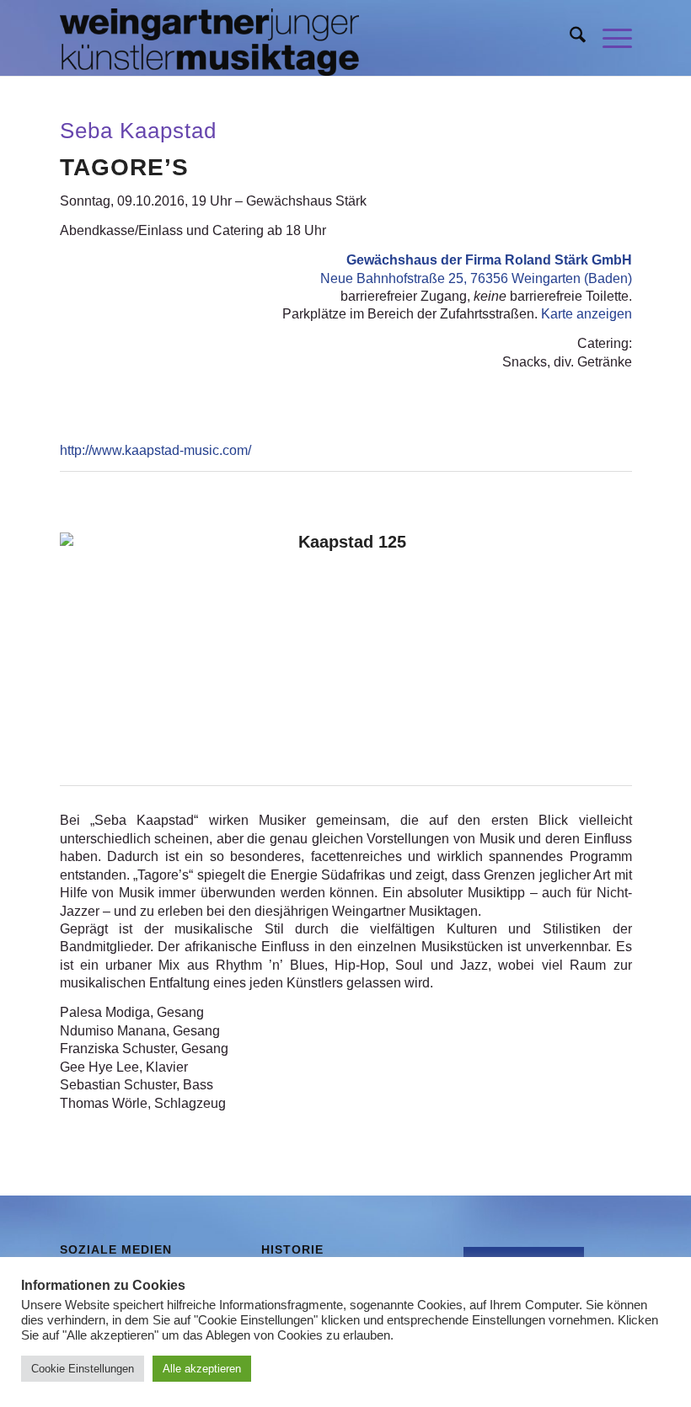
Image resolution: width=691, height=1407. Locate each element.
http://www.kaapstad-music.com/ (155, 450)
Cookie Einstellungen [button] (82, 1368)
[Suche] (569, 38)
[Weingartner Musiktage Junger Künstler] (209, 38)
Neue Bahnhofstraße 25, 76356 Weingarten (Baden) (476, 278)
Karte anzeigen (586, 314)
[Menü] (609, 38)
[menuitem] (569, 38)
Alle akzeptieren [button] (202, 1368)
